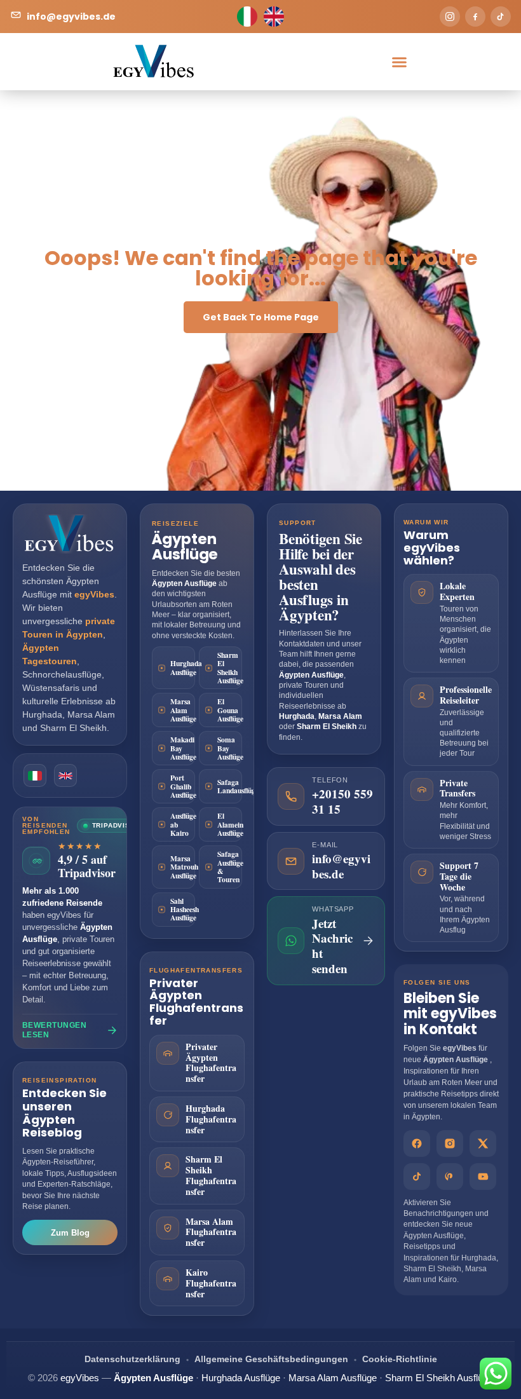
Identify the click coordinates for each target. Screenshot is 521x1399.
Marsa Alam (91, 714)
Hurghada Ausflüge (182, 667)
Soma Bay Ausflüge (229, 748)
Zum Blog (70, 1233)
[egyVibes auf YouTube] (483, 1176)
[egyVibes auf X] (483, 1143)
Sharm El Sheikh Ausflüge (229, 668)
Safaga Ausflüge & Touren (229, 867)
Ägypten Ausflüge (185, 546)
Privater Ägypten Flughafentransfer (196, 1001)
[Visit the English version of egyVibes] (65, 775)
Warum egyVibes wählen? (431, 547)
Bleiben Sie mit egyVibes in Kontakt (450, 1013)
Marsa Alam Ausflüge (182, 710)
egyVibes (460, 1048)
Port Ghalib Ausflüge (182, 786)
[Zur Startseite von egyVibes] (70, 534)
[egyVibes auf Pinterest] (449, 1176)
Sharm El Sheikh (73, 728)
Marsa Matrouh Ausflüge (182, 867)
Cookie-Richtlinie (399, 1359)
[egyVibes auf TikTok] (416, 1176)
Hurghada (42, 714)
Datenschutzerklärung (132, 1359)
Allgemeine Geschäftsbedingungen (271, 1359)
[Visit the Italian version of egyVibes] (35, 775)
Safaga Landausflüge (229, 786)
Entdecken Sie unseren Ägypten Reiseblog (64, 1112)
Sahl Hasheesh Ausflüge (182, 910)
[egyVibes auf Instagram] (449, 1143)
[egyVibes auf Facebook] (416, 1143)
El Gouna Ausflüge (229, 710)
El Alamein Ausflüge (229, 824)
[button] (399, 62)
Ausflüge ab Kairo (182, 824)
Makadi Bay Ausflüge (182, 748)
